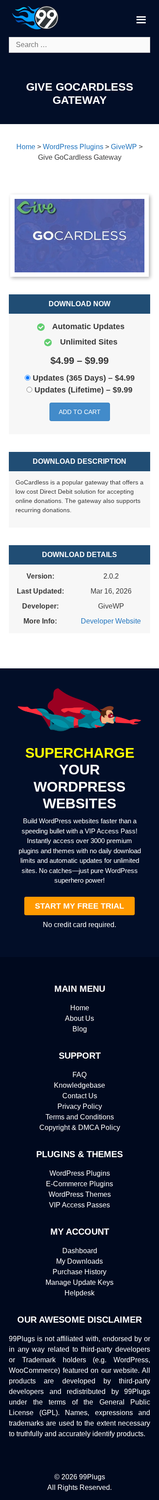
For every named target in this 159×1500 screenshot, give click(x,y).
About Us (79, 1018)
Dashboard (79, 1250)
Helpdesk (79, 1293)
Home (79, 1008)
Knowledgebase (79, 1085)
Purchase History (79, 1272)
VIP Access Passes (79, 1205)
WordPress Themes (80, 1194)
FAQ (79, 1074)
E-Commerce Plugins (79, 1184)
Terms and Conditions (79, 1117)
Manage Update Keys (79, 1282)
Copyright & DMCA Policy (79, 1127)
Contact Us (79, 1096)
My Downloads (79, 1261)
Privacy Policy (79, 1106)
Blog (79, 1029)
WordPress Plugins (79, 1173)
